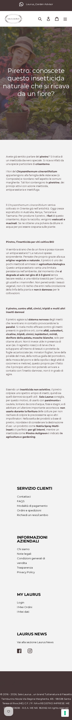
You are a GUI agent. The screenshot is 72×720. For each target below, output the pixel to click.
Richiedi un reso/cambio (32, 515)
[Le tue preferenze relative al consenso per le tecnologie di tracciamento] (65, 713)
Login (20, 602)
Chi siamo (23, 549)
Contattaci (24, 496)
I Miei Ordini (24, 607)
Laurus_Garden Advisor (39, 4)
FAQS (21, 501)
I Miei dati (23, 611)
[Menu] (65, 18)
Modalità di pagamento (32, 505)
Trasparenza (25, 567)
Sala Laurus (24, 694)
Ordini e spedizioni (29, 510)
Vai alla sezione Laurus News (35, 642)
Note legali (24, 553)
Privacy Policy (26, 572)
